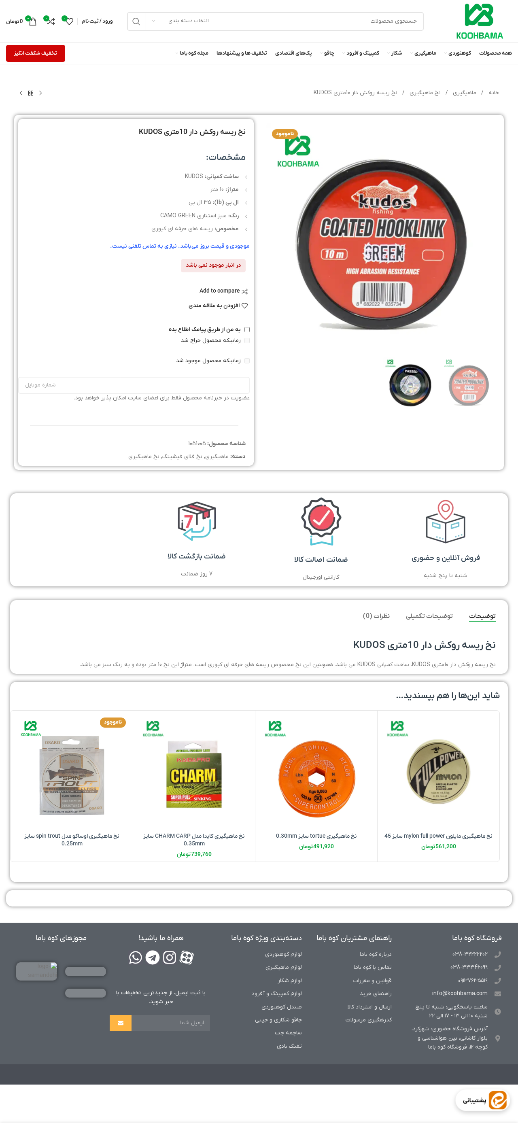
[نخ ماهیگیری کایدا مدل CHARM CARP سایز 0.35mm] (194, 771)
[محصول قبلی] (40, 93)
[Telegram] (152, 957)
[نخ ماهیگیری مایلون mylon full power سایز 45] (438, 771)
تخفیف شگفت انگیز (35, 53)
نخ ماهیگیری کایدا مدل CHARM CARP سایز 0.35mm (194, 840)
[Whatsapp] (135, 957)
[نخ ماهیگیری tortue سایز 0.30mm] (316, 771)
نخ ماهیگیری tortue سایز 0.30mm (316, 836)
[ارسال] (121, 1023)
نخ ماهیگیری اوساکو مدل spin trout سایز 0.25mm (71, 840)
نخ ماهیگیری (424, 93)
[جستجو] (136, 21)
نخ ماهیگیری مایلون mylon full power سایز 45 (438, 836)
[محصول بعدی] (21, 93)
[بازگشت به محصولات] (31, 93)
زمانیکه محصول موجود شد (209, 361)
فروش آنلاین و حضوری (446, 558)
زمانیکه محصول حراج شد (211, 340)
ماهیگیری (463, 93)
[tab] (482, 616)
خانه (493, 93)
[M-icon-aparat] (186, 957)
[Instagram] (169, 957)
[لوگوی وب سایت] (480, 21)
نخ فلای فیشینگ (182, 457)
